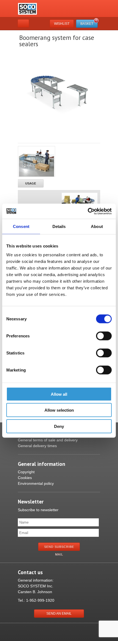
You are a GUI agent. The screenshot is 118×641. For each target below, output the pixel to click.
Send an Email (59, 613)
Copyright (26, 472)
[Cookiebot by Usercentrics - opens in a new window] (88, 211)
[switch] (104, 335)
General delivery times (37, 446)
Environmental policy (36, 483)
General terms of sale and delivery (48, 440)
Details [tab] (59, 226)
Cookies (25, 477)
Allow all (59, 394)
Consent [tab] (21, 226)
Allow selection (59, 410)
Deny (59, 426)
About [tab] (97, 226)
